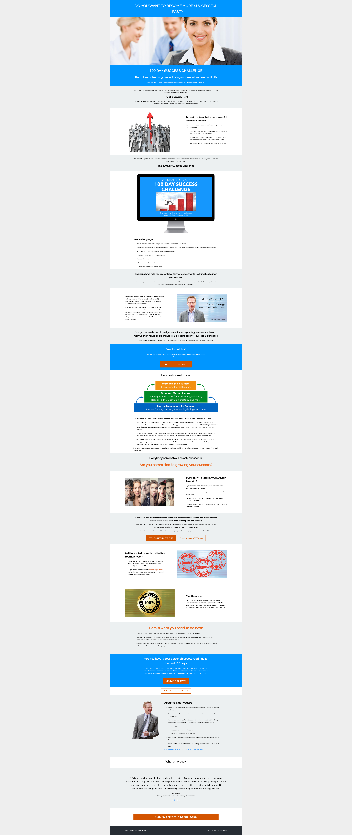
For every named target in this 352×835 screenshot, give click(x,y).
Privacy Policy (222, 827)
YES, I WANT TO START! (176, 681)
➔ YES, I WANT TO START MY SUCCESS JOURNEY (176, 813)
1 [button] (172, 796)
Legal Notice (212, 827)
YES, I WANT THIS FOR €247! (161, 538)
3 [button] (177, 796)
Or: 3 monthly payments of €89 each (176, 691)
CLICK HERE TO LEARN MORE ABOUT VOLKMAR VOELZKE (183, 750)
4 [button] (179, 796)
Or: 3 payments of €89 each (191, 538)
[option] (176, 783)
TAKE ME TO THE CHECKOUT (175, 364)
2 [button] (174, 796)
